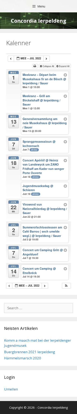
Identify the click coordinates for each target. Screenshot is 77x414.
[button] (66, 286)
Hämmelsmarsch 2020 (22, 358)
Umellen (11, 389)
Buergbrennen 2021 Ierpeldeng (29, 351)
